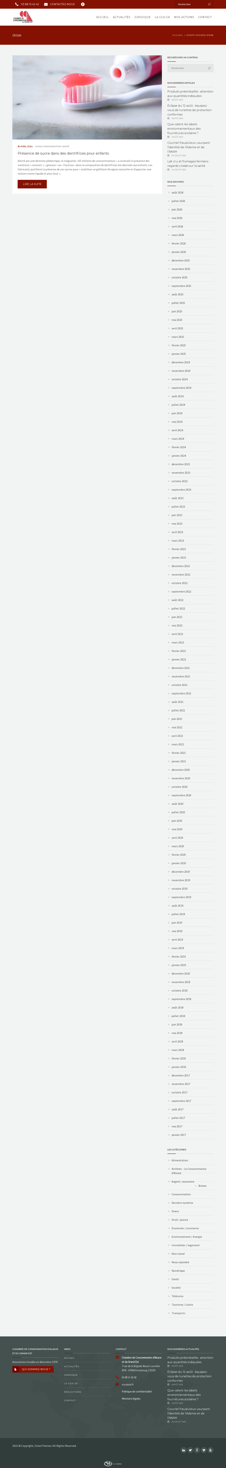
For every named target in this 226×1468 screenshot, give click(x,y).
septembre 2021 (181, 693)
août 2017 (177, 1109)
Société (176, 1287)
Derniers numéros (182, 1202)
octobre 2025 (180, 277)
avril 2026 (177, 226)
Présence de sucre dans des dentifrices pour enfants (63, 153)
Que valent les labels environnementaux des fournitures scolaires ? (184, 129)
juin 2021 (177, 719)
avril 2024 (177, 430)
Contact (205, 17)
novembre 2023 (181, 472)
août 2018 (177, 1007)
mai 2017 (177, 1126)
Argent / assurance (183, 1181)
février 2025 (179, 345)
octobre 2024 (180, 379)
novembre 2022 (181, 574)
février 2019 (179, 956)
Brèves (202, 1185)
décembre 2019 (181, 871)
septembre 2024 (181, 387)
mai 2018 (177, 1033)
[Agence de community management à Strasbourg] (113, 1463)
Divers (175, 1211)
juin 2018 (177, 1024)
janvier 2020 (179, 863)
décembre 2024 (181, 362)
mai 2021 (177, 727)
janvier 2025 (179, 354)
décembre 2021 (181, 668)
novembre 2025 (181, 269)
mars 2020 (178, 846)
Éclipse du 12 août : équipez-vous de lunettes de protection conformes (189, 110)
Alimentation (180, 1160)
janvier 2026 (179, 252)
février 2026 (179, 243)
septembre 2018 (181, 999)
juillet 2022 (178, 608)
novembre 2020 (181, 778)
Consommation (51, 146)
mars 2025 (178, 337)
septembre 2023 (181, 489)
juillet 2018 (178, 1016)
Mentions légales (131, 1398)
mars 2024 (178, 438)
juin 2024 (177, 413)
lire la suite (32, 184)
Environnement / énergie (187, 1236)
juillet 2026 (178, 201)
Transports (178, 1313)
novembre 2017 (181, 1084)
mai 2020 (177, 829)
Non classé (178, 1253)
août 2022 (177, 600)
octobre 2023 (180, 481)
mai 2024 (177, 421)
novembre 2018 (181, 982)
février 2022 (179, 651)
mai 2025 (177, 320)
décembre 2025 (181, 260)
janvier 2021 (179, 761)
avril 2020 (177, 837)
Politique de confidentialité (137, 1391)
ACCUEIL (177, 35)
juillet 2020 (178, 812)
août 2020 (177, 803)
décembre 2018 (181, 973)
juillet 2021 (178, 710)
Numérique (178, 1270)
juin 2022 (177, 617)
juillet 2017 (178, 1118)
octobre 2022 (180, 583)
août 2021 (177, 702)
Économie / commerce (185, 1228)
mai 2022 (177, 625)
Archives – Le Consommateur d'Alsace (189, 1171)
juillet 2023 (178, 506)
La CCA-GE (162, 17)
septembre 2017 (181, 1101)
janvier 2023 (179, 557)
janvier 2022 (179, 659)
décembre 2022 (181, 566)
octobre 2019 (180, 888)
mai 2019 (177, 931)
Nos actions (184, 17)
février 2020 (179, 854)
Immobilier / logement (186, 1245)
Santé (65, 146)
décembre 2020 (181, 769)
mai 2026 (177, 218)
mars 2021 (178, 744)
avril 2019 (177, 939)
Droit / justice (180, 1219)
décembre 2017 (181, 1075)
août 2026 (177, 192)
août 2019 (177, 905)
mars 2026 (178, 235)
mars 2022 (178, 642)
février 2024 (179, 447)
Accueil (102, 17)
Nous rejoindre (180, 1262)
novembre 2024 (181, 370)
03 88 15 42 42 (30, 4)
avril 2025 (177, 328)
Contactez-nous (62, 4)
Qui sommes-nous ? (36, 1369)
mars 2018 (178, 1050)
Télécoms (177, 1296)
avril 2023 (177, 532)
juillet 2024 (178, 404)
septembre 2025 (181, 286)
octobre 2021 (180, 685)
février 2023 (179, 549)
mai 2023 (177, 523)
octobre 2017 (180, 1092)
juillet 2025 (178, 303)
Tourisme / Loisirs (182, 1304)
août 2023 (177, 498)
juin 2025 (177, 311)
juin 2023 (177, 515)
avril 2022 (177, 634)
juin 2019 (177, 922)
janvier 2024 (179, 455)
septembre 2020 (181, 795)
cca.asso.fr (128, 1384)
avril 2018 (177, 1041)
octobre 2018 (180, 990)
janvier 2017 (179, 1135)
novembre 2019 (181, 880)
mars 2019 (178, 948)
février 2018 (179, 1058)
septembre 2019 (181, 897)
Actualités (121, 17)
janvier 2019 (179, 965)
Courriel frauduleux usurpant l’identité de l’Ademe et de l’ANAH (188, 147)
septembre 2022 (181, 591)
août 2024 (177, 396)
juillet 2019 (178, 914)
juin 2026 (177, 209)
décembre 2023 (181, 464)
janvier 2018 (179, 1067)
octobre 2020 (180, 786)
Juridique (142, 17)
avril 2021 (177, 736)
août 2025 (177, 294)
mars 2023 (178, 540)
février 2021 (179, 753)
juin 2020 (177, 820)
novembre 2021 (181, 676)
